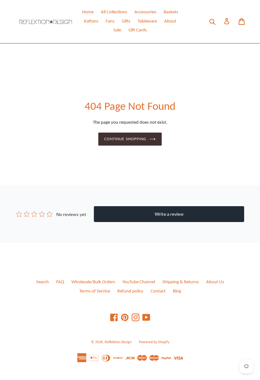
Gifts (126, 21)
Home (88, 12)
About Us (215, 282)
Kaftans (91, 21)
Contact (158, 291)
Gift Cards (137, 30)
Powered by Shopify (154, 342)
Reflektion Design (118, 342)
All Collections (114, 12)
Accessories (145, 12)
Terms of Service (94, 291)
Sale (117, 30)
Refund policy (130, 291)
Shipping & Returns (180, 282)
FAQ (60, 282)
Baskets (171, 12)
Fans (110, 21)
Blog (177, 291)
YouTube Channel (138, 282)
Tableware (147, 21)
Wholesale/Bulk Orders (93, 282)
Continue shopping (125, 139)
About (170, 21)
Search (42, 282)
